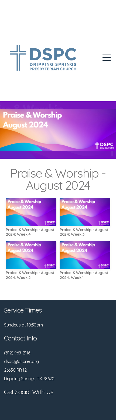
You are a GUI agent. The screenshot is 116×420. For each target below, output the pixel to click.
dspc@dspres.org (21, 361)
